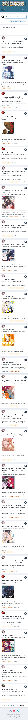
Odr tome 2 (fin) (7, 116)
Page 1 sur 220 (14, 30)
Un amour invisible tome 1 (10, 61)
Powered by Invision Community (14, 717)
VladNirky (3, 691)
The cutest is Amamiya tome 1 (12, 41)
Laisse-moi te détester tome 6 (12, 526)
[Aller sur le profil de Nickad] (3, 38)
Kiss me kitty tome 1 (8, 279)
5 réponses (13, 697)
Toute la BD (19, 43)
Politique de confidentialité (14, 714)
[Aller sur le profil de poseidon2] (3, 57)
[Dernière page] (26, 31)
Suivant (22, 30)
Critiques (3, 64)
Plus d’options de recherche (18, 21)
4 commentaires (14, 458)
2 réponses (12, 624)
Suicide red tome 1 (8, 635)
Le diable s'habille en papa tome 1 (13, 225)
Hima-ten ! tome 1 (7, 330)
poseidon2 (4, 62)
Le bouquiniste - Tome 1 (9, 689)
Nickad (3, 43)
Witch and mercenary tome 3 (11, 580)
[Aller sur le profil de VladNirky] (3, 685)
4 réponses (13, 50)
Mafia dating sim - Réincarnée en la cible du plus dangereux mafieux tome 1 (13, 470)
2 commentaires (13, 605)
